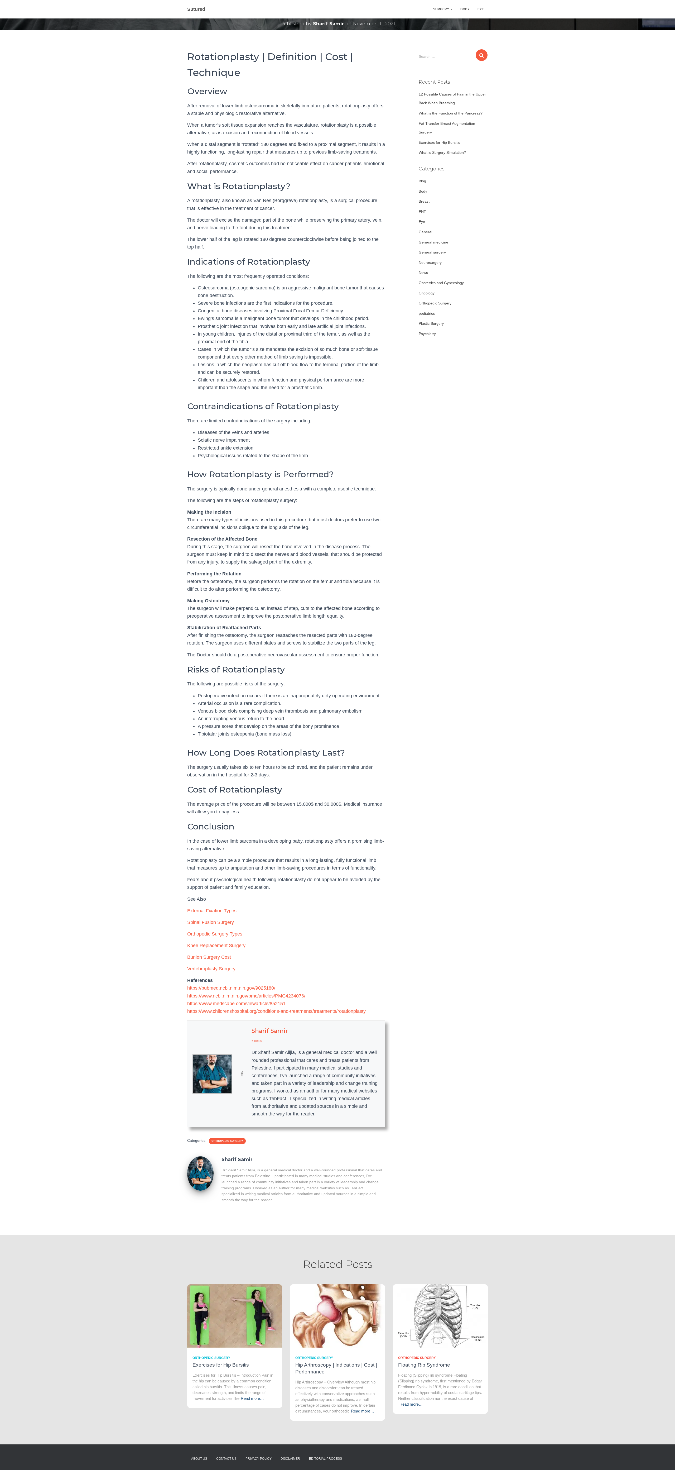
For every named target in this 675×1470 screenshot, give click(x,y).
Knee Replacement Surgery (216, 945)
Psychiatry (427, 334)
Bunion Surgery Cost (209, 957)
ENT (422, 211)
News (423, 272)
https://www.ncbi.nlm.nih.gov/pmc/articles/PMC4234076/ (246, 996)
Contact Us (226, 1459)
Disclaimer (290, 1459)
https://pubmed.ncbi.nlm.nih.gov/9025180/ (231, 988)
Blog (422, 181)
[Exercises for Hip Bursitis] (234, 1315)
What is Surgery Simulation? (442, 152)
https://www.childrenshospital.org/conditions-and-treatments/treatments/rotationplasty (276, 1011)
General (425, 232)
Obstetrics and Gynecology (441, 283)
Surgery (441, 9)
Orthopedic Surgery (227, 1140)
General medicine (433, 242)
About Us (199, 1459)
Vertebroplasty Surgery (211, 968)
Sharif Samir (270, 1030)
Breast (424, 201)
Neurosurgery (430, 262)
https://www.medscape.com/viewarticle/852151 (236, 1003)
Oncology (427, 293)
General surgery (432, 252)
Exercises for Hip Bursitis (439, 142)
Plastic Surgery (431, 323)
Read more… (252, 1398)
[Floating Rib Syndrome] (440, 1315)
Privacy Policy (258, 1459)
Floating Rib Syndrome (424, 1365)
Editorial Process (325, 1459)
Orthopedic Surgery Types (214, 934)
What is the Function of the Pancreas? (451, 113)
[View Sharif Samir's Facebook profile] (241, 1074)
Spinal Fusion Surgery (210, 922)
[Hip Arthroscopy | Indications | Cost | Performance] (337, 1315)
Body (465, 9)
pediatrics (427, 313)
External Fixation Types (212, 910)
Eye (481, 9)
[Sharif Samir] (200, 1174)
